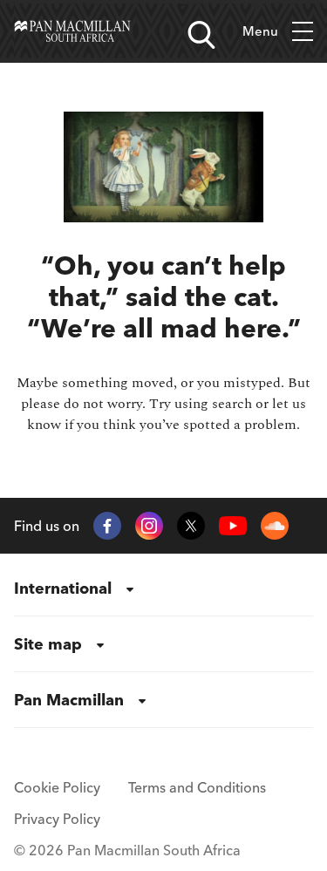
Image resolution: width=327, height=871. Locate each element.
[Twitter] (191, 526)
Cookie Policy (57, 787)
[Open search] (201, 35)
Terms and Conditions (197, 787)
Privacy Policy (57, 818)
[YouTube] (233, 526)
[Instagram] (149, 526)
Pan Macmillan (69, 700)
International (63, 588)
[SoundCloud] (275, 526)
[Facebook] (107, 526)
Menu (260, 31)
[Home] (72, 31)
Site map (48, 644)
